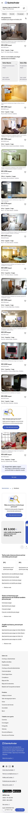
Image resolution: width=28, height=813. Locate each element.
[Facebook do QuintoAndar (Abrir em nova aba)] (3, 766)
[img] (14, 31)
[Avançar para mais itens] (26, 546)
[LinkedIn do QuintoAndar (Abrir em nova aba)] (13, 766)
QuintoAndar (5, 488)
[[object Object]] (16, 529)
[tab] (4, 14)
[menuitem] (5, 488)
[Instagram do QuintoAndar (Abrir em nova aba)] (6, 766)
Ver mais (14, 477)
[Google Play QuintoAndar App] (7, 791)
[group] (14, 38)
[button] (9, 71)
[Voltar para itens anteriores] (22, 546)
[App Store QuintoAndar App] (17, 791)
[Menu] (2, 2)
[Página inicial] (12, 3)
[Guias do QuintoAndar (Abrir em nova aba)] (10, 766)
